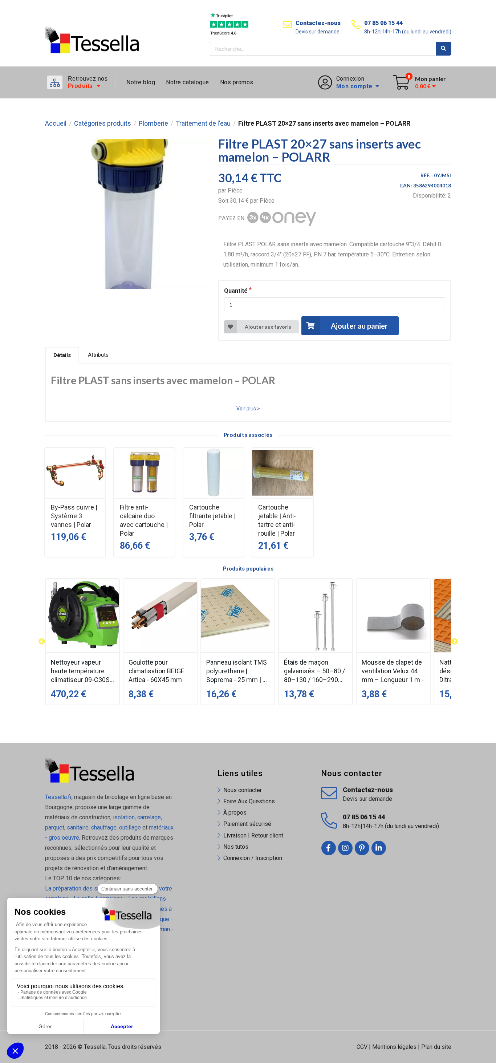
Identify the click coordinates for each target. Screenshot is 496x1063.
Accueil (55, 123)
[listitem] (82, 641)
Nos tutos (235, 846)
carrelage (149, 817)
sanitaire (78, 827)
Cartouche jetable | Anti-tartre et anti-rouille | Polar (277, 520)
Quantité (236, 290)
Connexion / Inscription (252, 858)
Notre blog (140, 82)
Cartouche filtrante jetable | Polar (212, 515)
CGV (362, 1046)
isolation (123, 817)
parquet (54, 827)
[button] (42, 642)
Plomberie (153, 123)
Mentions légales (394, 1046)
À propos (235, 812)
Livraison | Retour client (253, 835)
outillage (130, 827)
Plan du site (436, 1046)
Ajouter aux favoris (268, 327)
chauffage (104, 827)
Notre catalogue (187, 82)
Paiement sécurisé (247, 823)
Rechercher (443, 49)
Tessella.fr (58, 797)
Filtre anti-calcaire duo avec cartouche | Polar (144, 520)
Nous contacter (242, 790)
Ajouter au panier (359, 325)
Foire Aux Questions (249, 801)
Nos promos (236, 82)
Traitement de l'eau (203, 123)
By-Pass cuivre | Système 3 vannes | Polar (74, 515)
